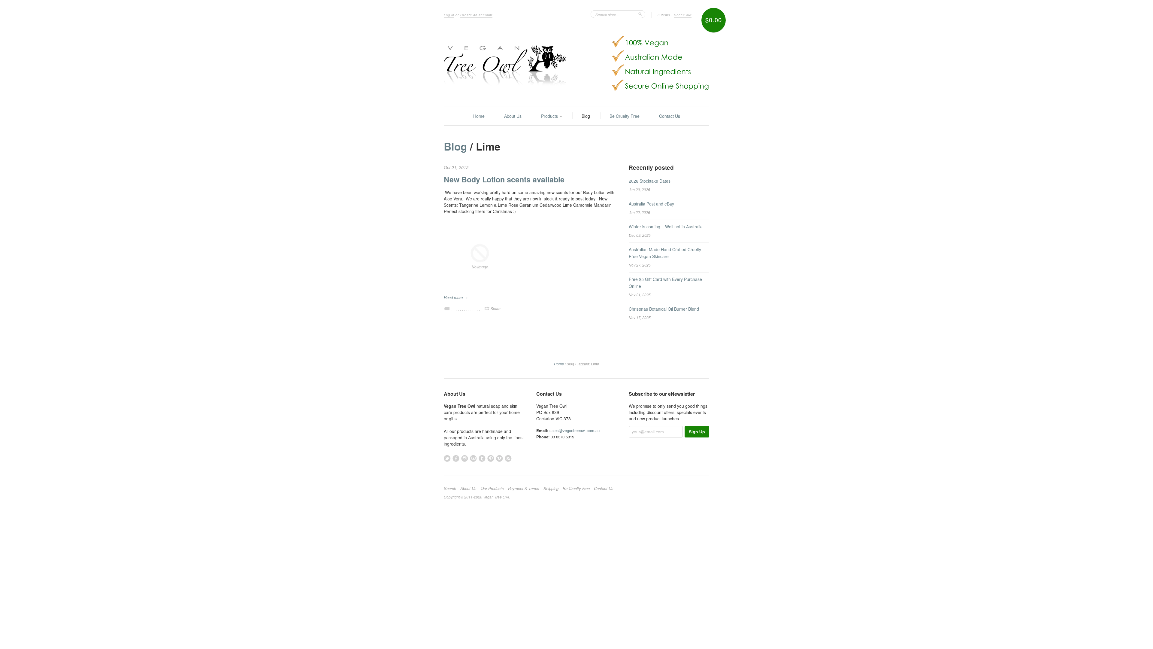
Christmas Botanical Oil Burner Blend (664, 309)
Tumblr (482, 458)
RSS (508, 458)
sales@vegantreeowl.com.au (574, 430)
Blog (586, 116)
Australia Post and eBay (651, 204)
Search (450, 488)
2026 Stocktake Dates (649, 181)
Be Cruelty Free (625, 116)
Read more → (456, 297)
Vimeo (499, 458)
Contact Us (669, 116)
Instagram (464, 458)
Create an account (476, 15)
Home (479, 116)
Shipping (550, 488)
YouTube (473, 458)
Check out (682, 15)
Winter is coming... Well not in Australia (666, 227)
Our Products (492, 488)
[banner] (576, 65)
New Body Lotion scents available (504, 179)
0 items (664, 15)
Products (550, 116)
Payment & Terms (523, 488)
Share (496, 308)
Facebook (455, 458)
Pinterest (490, 458)
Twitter (447, 458)
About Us (513, 116)
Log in (449, 15)
